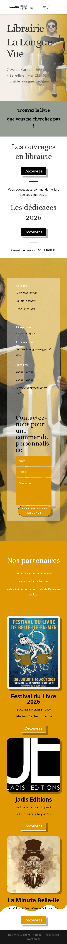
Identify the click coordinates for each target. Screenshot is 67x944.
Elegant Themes (31, 934)
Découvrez (33, 171)
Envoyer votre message (34, 511)
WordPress (34, 939)
